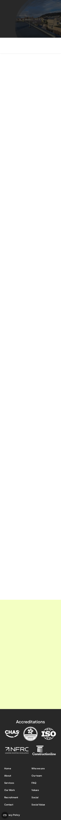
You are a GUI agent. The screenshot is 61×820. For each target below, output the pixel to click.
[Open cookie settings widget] (4, 815)
